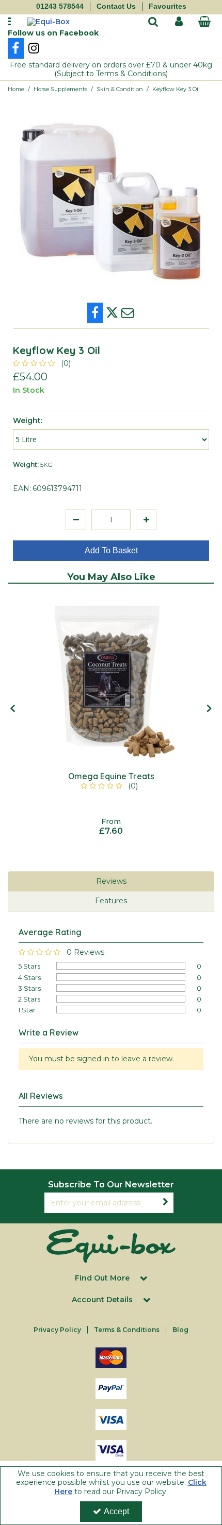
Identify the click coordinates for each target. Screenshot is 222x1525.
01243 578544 (60, 6)
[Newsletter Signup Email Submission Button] (165, 1203)
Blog (180, 1330)
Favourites (167, 6)
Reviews (111, 881)
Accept (116, 1511)
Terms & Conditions (127, 1330)
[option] (111, 714)
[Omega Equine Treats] (111, 678)
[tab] (111, 881)
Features (111, 900)
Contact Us (116, 6)
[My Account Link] (179, 22)
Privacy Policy (57, 1330)
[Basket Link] (205, 22)
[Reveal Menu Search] (154, 22)
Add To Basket (111, 550)
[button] (43, 363)
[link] (16, 48)
